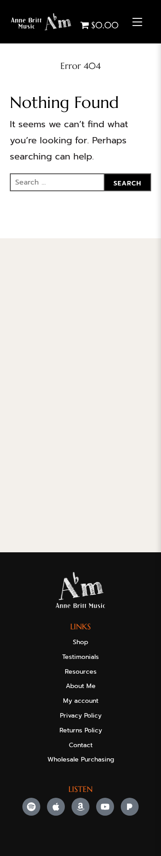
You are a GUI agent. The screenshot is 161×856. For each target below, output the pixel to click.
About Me (81, 686)
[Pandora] (130, 807)
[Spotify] (31, 807)
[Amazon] (80, 807)
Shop (80, 642)
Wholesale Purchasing (80, 759)
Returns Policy (80, 730)
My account (80, 700)
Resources (81, 671)
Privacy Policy (81, 715)
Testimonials (80, 657)
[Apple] (56, 807)
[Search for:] (81, 182)
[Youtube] (105, 807)
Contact (81, 745)
